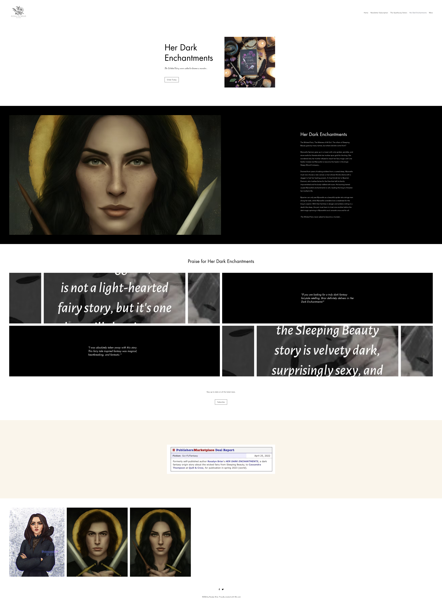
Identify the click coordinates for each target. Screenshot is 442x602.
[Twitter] (223, 589)
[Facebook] (219, 589)
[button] (221, 402)
